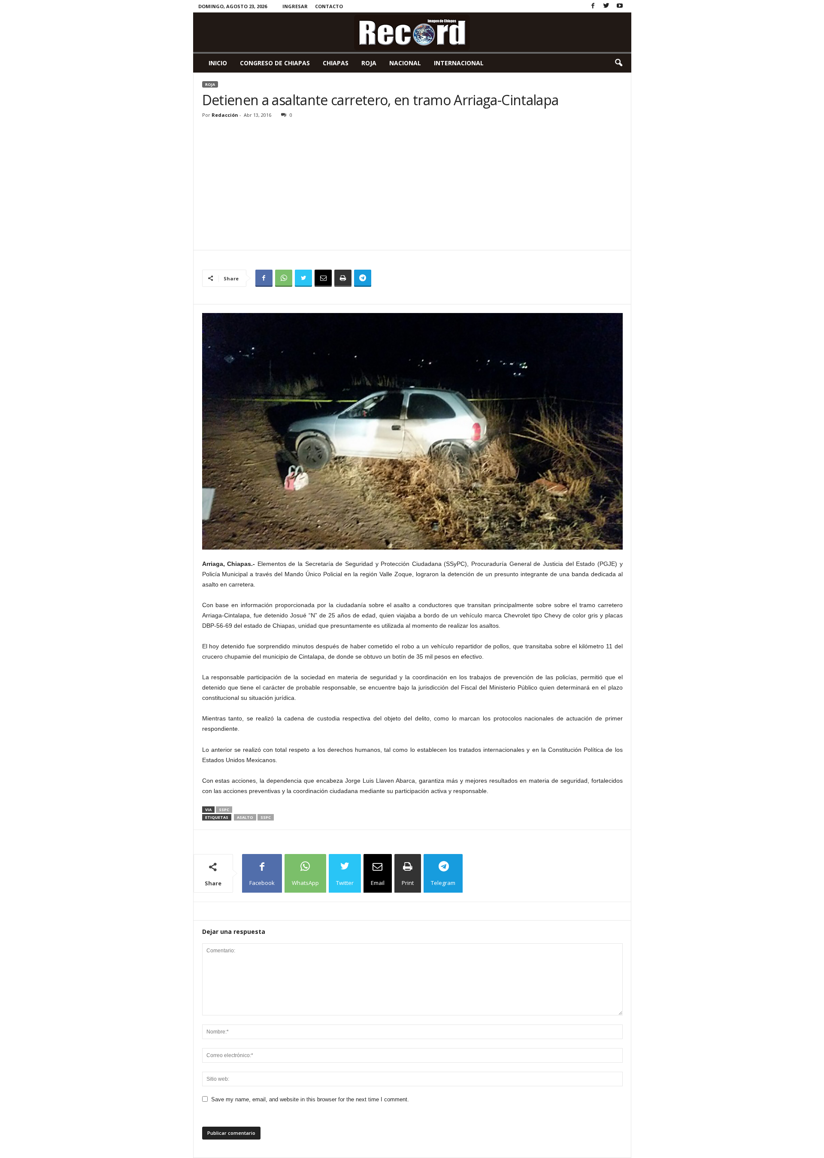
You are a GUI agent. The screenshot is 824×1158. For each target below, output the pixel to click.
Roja (368, 63)
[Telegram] (362, 278)
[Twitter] (606, 6)
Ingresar (295, 6)
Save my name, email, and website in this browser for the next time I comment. (310, 1099)
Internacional (459, 63)
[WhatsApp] (283, 278)
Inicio (218, 63)
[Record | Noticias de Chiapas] (412, 32)
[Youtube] (620, 6)
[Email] (323, 278)
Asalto (245, 817)
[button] (618, 63)
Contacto (329, 6)
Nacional (405, 63)
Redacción (225, 115)
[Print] (342, 278)
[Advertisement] (412, 185)
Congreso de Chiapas (275, 63)
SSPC (224, 809)
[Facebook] (593, 6)
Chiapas (335, 63)
